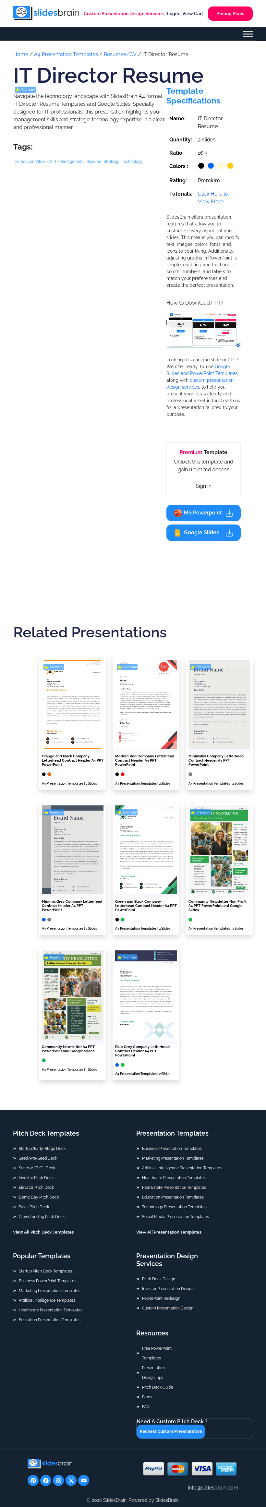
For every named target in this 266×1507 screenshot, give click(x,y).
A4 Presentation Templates (66, 54)
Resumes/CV (120, 54)
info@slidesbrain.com (213, 1488)
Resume (93, 161)
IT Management (69, 161)
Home (20, 54)
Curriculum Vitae (30, 161)
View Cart (192, 13)
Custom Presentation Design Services (124, 13)
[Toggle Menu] (248, 34)
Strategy (111, 161)
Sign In (204, 486)
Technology (132, 161)
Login (173, 13)
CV (50, 161)
